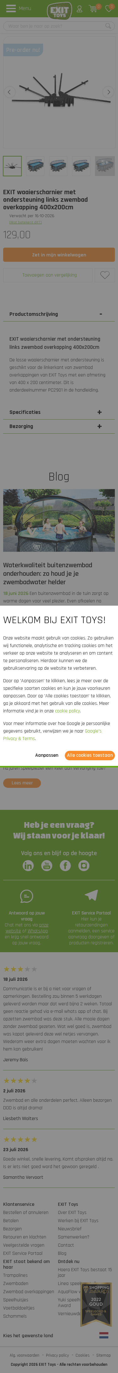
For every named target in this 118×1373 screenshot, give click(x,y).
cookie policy (67, 711)
